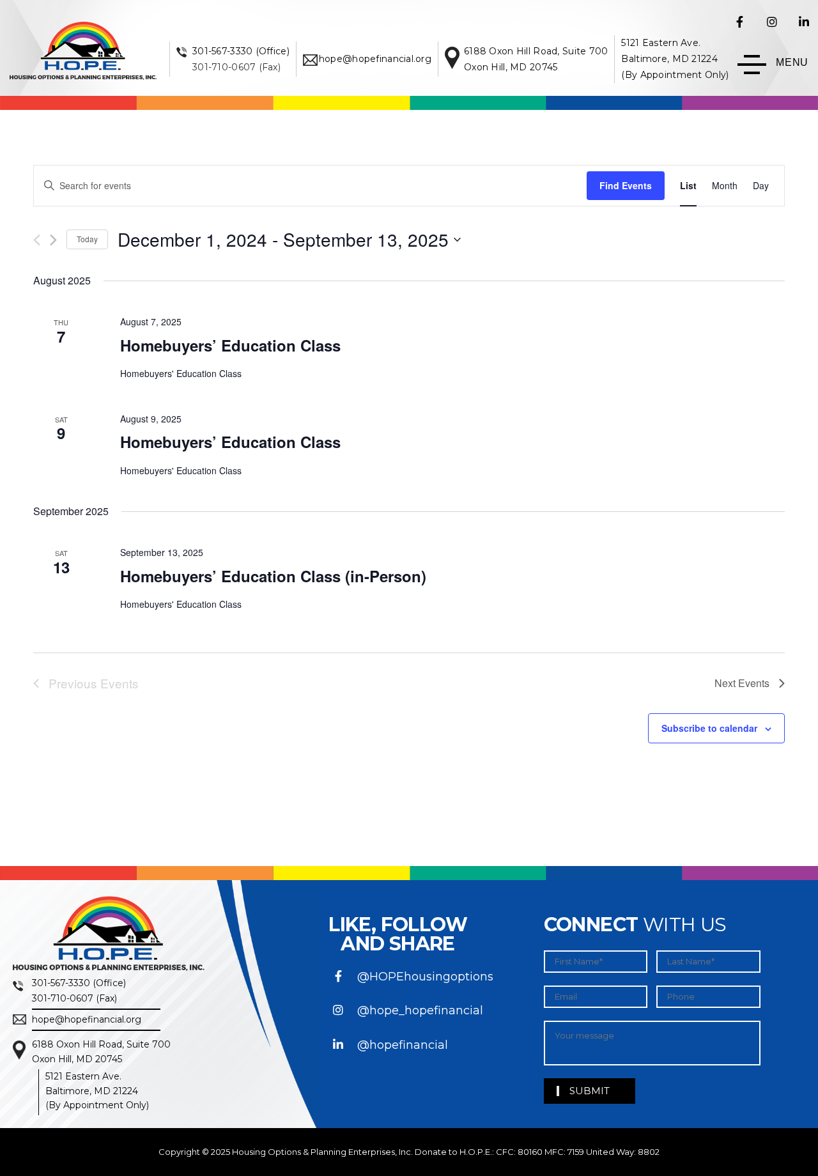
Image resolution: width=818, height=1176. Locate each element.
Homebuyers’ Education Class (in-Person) (273, 576)
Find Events (625, 185)
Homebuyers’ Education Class (230, 345)
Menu (792, 62)
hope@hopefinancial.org (375, 59)
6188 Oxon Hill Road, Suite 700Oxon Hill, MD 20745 (101, 1051)
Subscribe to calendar (709, 728)
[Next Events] (53, 240)
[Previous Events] (36, 240)
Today (87, 238)
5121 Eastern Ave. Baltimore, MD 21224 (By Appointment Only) (675, 59)
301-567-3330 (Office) (240, 51)
